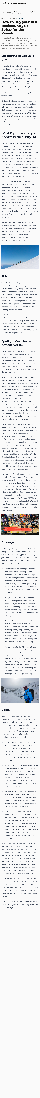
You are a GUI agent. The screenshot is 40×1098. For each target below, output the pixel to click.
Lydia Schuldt (19, 18)
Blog (8, 13)
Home (3, 13)
